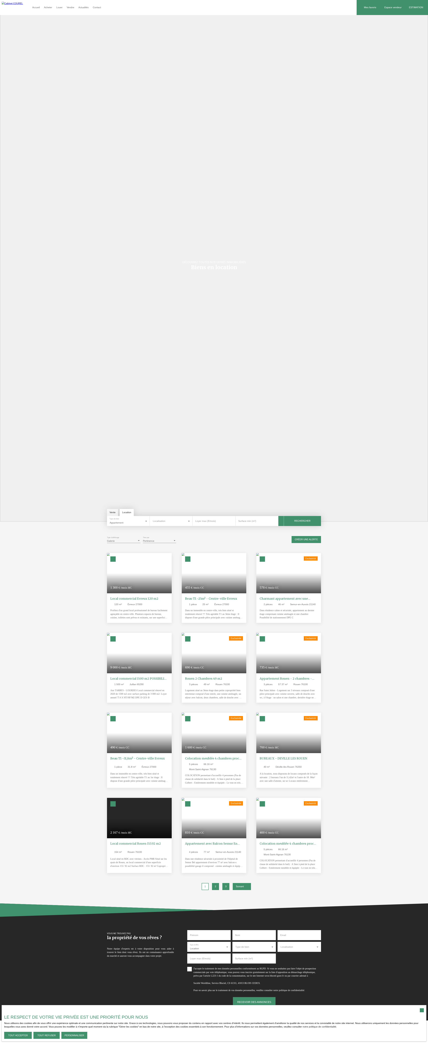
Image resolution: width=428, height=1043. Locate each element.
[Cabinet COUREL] (14, 7)
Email (283, 935)
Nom (237, 935)
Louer (59, 7)
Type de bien (114, 519)
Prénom (194, 935)
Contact (97, 7)
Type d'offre (194, 945)
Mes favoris (370, 7)
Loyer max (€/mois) (205, 521)
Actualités (83, 7)
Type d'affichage (113, 537)
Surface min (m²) (247, 521)
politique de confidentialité (291, 990)
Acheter (48, 7)
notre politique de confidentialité (319, 1026)
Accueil (36, 7)
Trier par (146, 537)
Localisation (159, 521)
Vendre (70, 7)
